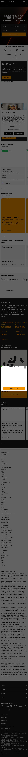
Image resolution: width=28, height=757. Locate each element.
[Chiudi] (25, 367)
